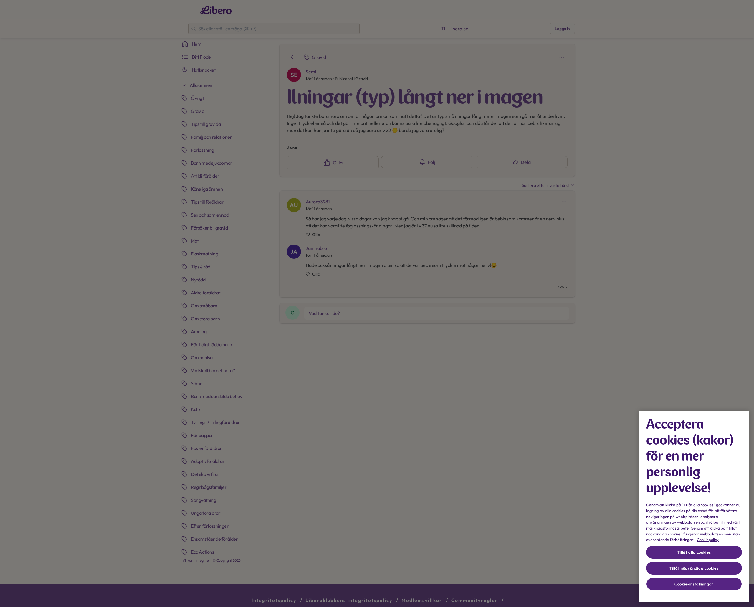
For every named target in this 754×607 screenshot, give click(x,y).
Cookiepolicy (708, 539)
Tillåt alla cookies (694, 552)
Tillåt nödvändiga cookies (693, 568)
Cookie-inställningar (694, 584)
